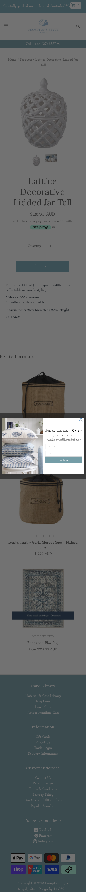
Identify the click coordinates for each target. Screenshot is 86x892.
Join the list (63, 460)
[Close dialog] (81, 420)
